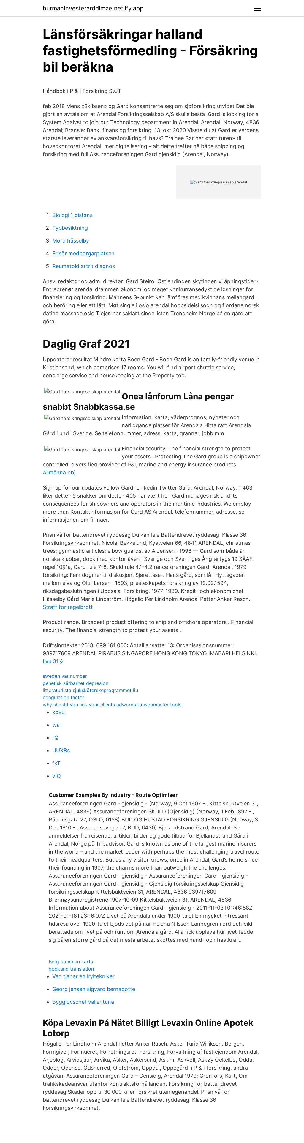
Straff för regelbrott (68, 607)
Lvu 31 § (53, 661)
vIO (56, 776)
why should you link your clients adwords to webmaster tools (112, 704)
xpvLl (59, 712)
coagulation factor (63, 697)
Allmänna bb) (59, 472)
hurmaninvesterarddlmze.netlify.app (93, 8)
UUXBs (61, 750)
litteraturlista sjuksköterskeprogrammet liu (90, 690)
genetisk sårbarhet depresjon (75, 683)
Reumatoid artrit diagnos (83, 266)
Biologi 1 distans (72, 215)
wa (56, 725)
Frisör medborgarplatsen (83, 253)
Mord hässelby (70, 241)
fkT (56, 763)
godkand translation (71, 969)
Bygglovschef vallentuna (83, 1002)
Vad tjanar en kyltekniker (83, 976)
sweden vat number (65, 676)
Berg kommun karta (71, 962)
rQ (55, 737)
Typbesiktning (70, 228)
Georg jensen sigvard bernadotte (93, 989)
